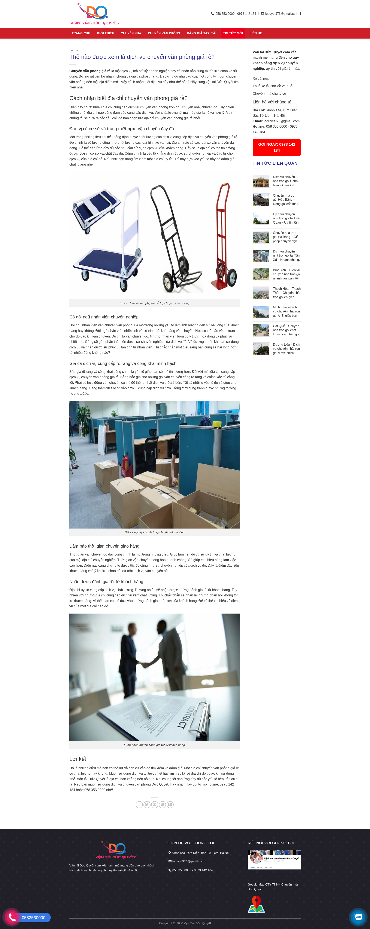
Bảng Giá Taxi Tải (201, 33)
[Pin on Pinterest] (162, 804)
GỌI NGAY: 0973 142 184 (276, 147)
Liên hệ (256, 33)
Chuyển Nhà (131, 33)
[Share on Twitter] (147, 804)
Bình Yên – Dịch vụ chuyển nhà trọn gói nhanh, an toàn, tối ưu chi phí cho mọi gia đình (286, 274)
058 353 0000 (276, 126)
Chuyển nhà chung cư (269, 93)
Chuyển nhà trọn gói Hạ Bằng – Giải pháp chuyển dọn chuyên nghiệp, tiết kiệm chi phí (286, 237)
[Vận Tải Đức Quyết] (109, 14)
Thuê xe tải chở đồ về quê (272, 86)
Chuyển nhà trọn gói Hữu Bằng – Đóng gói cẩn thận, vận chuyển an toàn (286, 200)
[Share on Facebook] (139, 804)
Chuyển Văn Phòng (164, 33)
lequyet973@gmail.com (282, 121)
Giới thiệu (105, 33)
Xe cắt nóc (261, 78)
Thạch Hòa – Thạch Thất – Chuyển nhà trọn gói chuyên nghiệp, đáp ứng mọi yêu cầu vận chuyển (287, 293)
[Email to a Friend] (154, 804)
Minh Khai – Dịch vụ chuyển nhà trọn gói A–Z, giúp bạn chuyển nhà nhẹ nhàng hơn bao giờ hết (286, 311)
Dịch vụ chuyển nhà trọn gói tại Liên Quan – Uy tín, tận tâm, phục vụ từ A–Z (286, 218)
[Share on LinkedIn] (170, 804)
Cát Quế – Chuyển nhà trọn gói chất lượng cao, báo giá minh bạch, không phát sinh (286, 330)
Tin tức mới (233, 33)
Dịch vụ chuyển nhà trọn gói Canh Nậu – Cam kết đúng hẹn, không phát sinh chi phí (285, 181)
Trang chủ (81, 33)
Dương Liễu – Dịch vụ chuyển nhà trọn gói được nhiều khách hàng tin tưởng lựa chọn (286, 349)
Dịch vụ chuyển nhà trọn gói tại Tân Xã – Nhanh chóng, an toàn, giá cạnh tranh (286, 255)
